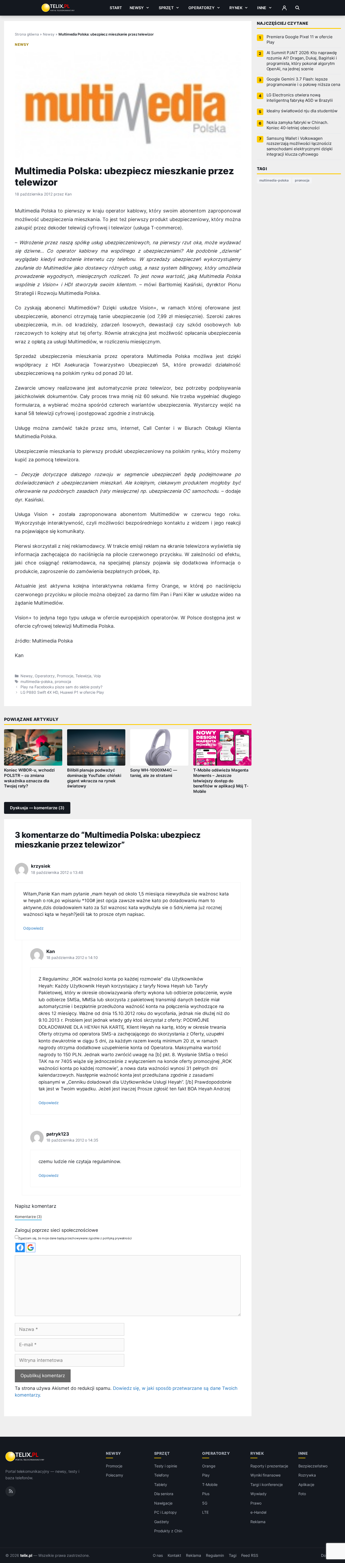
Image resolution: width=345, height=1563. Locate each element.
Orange (208, 1466)
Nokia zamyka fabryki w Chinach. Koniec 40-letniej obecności (297, 125)
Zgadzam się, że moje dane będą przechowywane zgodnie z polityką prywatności (75, 1238)
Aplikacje (306, 1484)
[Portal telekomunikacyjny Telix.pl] (25, 1456)
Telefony (161, 1475)
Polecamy (114, 1475)
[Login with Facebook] (20, 1247)
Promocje (65, 676)
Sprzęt (166, 7)
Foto (302, 1493)
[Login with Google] (30, 1247)
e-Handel (258, 1512)
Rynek (235, 7)
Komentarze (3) (28, 1216)
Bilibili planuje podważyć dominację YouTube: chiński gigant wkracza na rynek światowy (94, 778)
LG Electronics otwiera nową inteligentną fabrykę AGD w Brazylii (300, 98)
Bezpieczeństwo (312, 1466)
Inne (261, 7)
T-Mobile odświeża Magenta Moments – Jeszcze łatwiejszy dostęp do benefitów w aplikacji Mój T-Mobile (221, 781)
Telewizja (83, 676)
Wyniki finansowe (265, 1475)
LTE (205, 1512)
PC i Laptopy (165, 1512)
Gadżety (161, 1521)
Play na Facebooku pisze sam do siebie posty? (61, 687)
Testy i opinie (165, 1466)
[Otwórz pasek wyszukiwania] (297, 8)
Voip (97, 676)
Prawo (255, 1503)
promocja (63, 681)
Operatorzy (201, 7)
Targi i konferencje (266, 1484)
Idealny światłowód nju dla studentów (302, 111)
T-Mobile (210, 1484)
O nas (158, 1555)
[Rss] (10, 1491)
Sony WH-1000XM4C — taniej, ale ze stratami (153, 773)
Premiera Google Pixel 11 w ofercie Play (300, 39)
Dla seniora (163, 1493)
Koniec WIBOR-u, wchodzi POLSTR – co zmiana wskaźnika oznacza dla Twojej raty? (29, 778)
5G (204, 1503)
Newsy (137, 7)
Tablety (160, 1484)
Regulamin (215, 1555)
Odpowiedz (33, 928)
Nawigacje (163, 1503)
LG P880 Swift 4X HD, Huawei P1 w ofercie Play (62, 692)
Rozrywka (307, 1475)
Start (116, 7)
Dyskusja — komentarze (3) (37, 807)
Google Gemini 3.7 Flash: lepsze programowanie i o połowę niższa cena (303, 82)
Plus (205, 1493)
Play (206, 1475)
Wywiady (258, 1493)
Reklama (257, 1521)
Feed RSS (249, 1555)
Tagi (232, 1555)
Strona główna (27, 34)
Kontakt (174, 1555)
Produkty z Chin (168, 1531)
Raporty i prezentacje (269, 1466)
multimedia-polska (36, 681)
